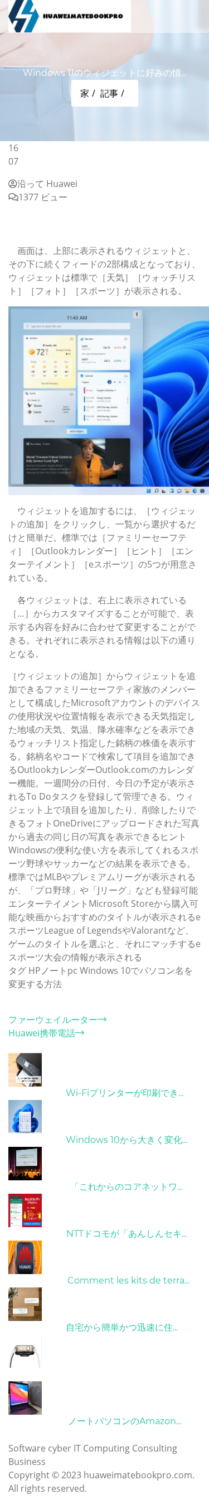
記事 (109, 93)
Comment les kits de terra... (128, 1280)
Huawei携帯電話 (41, 1033)
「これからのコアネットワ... (126, 1186)
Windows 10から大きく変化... (126, 1140)
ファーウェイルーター (53, 1019)
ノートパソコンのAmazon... (124, 1421)
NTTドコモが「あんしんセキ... (126, 1233)
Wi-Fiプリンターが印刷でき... (124, 1093)
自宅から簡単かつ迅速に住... (122, 1327)
